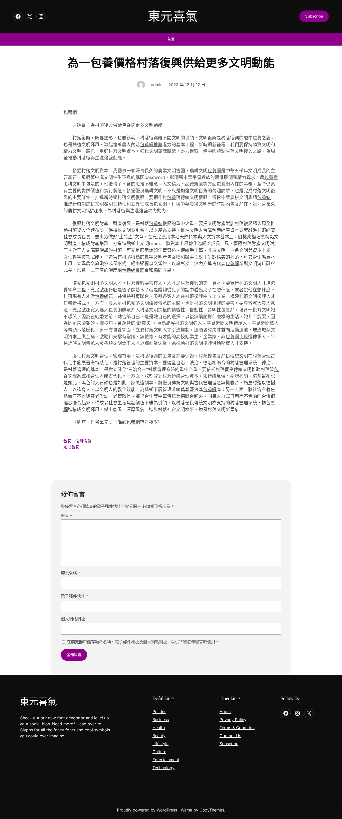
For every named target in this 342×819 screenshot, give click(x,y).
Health (158, 727)
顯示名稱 (70, 573)
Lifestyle (160, 743)
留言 (66, 516)
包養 (257, 137)
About (225, 711)
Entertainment (165, 759)
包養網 (70, 112)
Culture (159, 751)
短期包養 (71, 446)
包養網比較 (237, 336)
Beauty (158, 735)
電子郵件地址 (74, 596)
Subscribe (229, 743)
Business (160, 719)
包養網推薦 (151, 144)
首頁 (171, 39)
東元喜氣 (173, 16)
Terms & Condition (237, 727)
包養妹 (264, 197)
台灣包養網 (214, 230)
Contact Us (230, 735)
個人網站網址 (73, 618)
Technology (163, 767)
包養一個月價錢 (77, 440)
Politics (159, 711)
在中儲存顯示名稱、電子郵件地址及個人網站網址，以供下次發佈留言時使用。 (143, 641)
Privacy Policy (233, 719)
